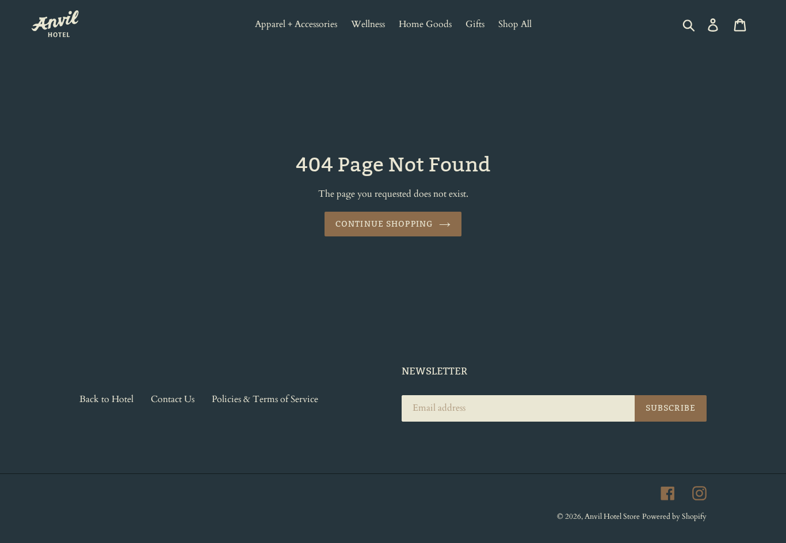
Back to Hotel (106, 399)
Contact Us (172, 399)
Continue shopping (384, 224)
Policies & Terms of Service (265, 399)
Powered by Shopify (674, 516)
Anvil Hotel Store (612, 516)
